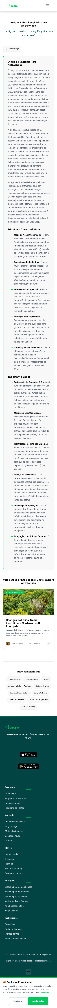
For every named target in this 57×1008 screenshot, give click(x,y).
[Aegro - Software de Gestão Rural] (12, 6)
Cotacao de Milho (42, 686)
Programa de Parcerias (15, 798)
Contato (8, 840)
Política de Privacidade (15, 938)
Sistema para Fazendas (16, 896)
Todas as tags (12, 48)
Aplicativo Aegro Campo (16, 901)
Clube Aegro (10, 793)
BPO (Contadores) (13, 868)
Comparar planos (13, 873)
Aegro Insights (11, 910)
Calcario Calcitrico (40, 693)
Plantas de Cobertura (16, 700)
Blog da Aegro (11, 826)
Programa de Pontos (14, 808)
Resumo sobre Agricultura (39, 700)
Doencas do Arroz (31, 679)
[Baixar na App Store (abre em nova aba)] (28, 754)
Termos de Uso (12, 934)
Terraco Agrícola (14, 679)
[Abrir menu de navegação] (47, 5)
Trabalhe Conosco (13, 929)
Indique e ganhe (12, 803)
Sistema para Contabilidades (18, 887)
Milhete (46, 679)
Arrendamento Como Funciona (19, 686)
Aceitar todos (38, 1001)
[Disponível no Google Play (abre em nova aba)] (28, 766)
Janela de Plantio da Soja (19, 693)
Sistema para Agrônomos (17, 891)
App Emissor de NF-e (14, 906)
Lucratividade (11, 854)
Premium (9, 864)
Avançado (9, 859)
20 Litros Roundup (28, 707)
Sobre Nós (10, 924)
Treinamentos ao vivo (15, 821)
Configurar (17, 1001)
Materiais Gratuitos (14, 831)
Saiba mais (44, 992)
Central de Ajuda (12, 836)
